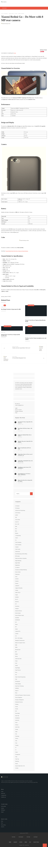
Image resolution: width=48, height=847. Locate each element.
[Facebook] (40, 51)
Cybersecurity (17, 551)
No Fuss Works (3, 806)
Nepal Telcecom (18, 670)
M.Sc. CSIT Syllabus (18, 638)
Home (2, 821)
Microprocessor (17, 649)
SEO (16, 711)
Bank (16, 526)
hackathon (17, 597)
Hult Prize (17, 601)
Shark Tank (17, 715)
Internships (17, 617)
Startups (16, 729)
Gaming (16, 590)
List (16, 635)
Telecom (16, 738)
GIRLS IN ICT (17, 592)
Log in (2, 791)
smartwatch (9, 326)
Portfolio (2, 808)
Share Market (17, 713)
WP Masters (3, 810)
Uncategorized (17, 754)
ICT (16, 603)
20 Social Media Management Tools (19, 357)
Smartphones (17, 717)
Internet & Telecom (18, 610)
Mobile (19, 13)
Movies (16, 656)
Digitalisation (17, 565)
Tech (4, 305)
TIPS (31, 326)
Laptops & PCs (17, 631)
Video (16, 756)
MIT (16, 651)
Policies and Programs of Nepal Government (22, 695)
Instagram (17, 608)
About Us (2, 826)
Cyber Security (17, 549)
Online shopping (18, 683)
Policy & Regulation (18, 697)
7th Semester (17, 508)
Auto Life (17, 521)
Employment (17, 574)
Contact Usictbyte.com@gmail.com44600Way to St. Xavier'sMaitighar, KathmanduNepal (19, 408)
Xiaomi (16, 763)
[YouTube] (44, 5)
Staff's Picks (17, 727)
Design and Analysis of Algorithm (21, 558)
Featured (16, 583)
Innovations (17, 606)
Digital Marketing (18, 560)
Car (15, 540)
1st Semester (17, 505)
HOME (10, 842)
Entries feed (3, 793)
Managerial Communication (19, 640)
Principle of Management (19, 699)
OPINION (17, 688)
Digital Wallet (17, 562)
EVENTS (16, 578)
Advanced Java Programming (20, 510)
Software (16, 724)
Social (16, 722)
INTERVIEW (17, 619)
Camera (16, 537)
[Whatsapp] (42, 51)
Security (16, 708)
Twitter (16, 752)
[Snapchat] (46, 5)
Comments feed (3, 795)
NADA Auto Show (18, 658)
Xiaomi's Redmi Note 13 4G (20, 765)
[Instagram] (43, 5)
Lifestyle (16, 633)
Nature (16, 660)
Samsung (16, 704)
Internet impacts (18, 613)
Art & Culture (17, 519)
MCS (30, 842)
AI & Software (17, 512)
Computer (17, 546)
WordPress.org (3, 797)
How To (16, 599)
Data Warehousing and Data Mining (21, 553)
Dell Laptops (17, 556)
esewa (16, 576)
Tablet (16, 731)
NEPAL (16, 665)
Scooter (16, 706)
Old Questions (17, 681)
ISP (16, 626)
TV (15, 747)
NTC (16, 674)
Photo (16, 692)
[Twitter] (41, 5)
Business (16, 533)
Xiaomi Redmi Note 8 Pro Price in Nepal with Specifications (17, 251)
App (16, 517)
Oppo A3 (16, 690)
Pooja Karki (6, 13)
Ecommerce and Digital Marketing (21, 569)
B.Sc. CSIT (17, 524)
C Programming (18, 535)
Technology (17, 736)
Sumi (15, 53)
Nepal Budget (17, 667)
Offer (16, 679)
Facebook (16, 581)
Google (16, 594)
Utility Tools (36, 842)
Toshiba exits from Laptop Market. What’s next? (21, 347)
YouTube (16, 768)
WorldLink (17, 761)
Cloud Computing (18, 542)
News (16, 672)
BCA (16, 528)
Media (16, 647)
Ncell (16, 663)
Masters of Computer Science (20, 642)
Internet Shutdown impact (19, 615)
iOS (16, 622)
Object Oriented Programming (20, 676)
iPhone (16, 624)
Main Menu (4, 8)
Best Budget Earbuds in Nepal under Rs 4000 (11, 309)
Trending (16, 745)
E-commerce (17, 567)
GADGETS (22, 13)
